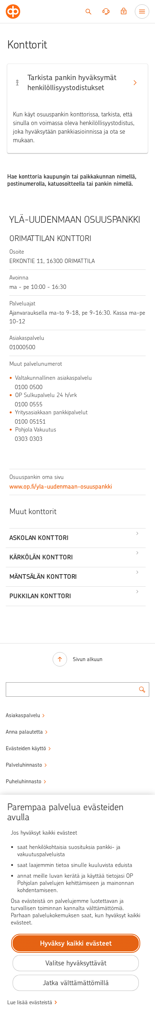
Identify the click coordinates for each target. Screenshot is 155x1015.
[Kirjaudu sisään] (123, 11)
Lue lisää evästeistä (29, 1002)
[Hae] (88, 11)
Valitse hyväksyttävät (75, 963)
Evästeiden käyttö (26, 748)
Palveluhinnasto (24, 765)
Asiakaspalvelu (23, 715)
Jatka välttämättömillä (76, 983)
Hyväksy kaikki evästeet (76, 943)
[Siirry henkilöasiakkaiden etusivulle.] (13, 11)
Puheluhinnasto (23, 781)
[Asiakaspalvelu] (106, 11)
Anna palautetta (24, 732)
